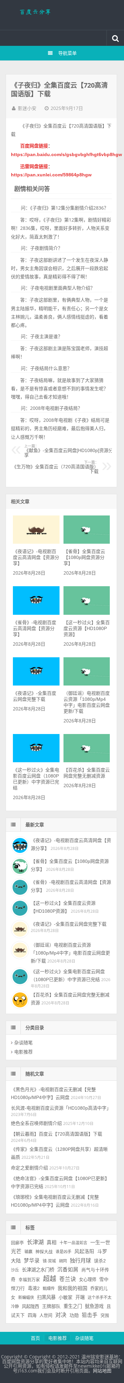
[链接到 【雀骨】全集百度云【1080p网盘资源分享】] (86, 542)
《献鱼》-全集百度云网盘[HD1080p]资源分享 (68, 451)
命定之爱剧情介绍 (29, 1167)
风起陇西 (30, 1306)
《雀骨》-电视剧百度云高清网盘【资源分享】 (34, 628)
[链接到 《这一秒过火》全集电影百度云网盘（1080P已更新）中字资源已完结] (36, 760)
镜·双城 (49, 1261)
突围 (105, 1315)
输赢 (28, 1251)
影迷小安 (27, 108)
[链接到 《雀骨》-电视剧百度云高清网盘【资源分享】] (36, 613)
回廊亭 (17, 1242)
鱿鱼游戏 (94, 1306)
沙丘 (15, 1270)
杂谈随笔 (23, 1042)
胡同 (63, 1261)
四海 (32, 1315)
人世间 (45, 1315)
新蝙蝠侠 (26, 1297)
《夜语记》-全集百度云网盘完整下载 (68, 924)
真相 (52, 1242)
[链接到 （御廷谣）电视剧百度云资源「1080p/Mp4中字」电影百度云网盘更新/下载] (86, 684)
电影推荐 (23, 1052)
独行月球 (80, 1260)
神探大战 (44, 1251)
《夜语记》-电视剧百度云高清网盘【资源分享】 (36, 557)
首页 (35, 1338)
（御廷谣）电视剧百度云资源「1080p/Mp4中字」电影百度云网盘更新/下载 (70, 953)
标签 (30, 1227)
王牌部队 (51, 1306)
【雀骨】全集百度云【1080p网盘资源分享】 (84, 557)
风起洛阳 (84, 1251)
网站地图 (102, 1370)
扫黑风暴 (46, 1297)
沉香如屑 (67, 1269)
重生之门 (72, 1306)
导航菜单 (67, 53)
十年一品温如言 (73, 1243)
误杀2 (100, 1260)
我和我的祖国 (72, 1288)
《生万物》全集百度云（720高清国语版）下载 (55, 467)
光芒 (16, 1251)
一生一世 (100, 1242)
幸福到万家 (29, 1279)
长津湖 (35, 1242)
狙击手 (90, 1315)
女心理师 (87, 1279)
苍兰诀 (67, 1279)
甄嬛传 (49, 1288)
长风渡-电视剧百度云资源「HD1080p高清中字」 (61, 1108)
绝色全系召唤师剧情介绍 (36, 1123)
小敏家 (65, 1297)
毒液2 (34, 1288)
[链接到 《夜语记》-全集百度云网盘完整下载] (36, 684)
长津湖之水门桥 (38, 1269)
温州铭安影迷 (62, 15)
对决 (60, 1315)
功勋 (74, 1315)
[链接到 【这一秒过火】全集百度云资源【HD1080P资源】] (86, 613)
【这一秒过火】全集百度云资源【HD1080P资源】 (86, 628)
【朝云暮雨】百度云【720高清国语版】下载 (56, 1134)
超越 (49, 1278)
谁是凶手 (63, 1251)
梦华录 (32, 1260)
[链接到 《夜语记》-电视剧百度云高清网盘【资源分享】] (36, 542)
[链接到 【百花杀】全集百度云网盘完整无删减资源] (86, 760)
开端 (80, 1297)
